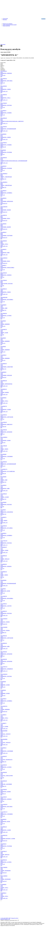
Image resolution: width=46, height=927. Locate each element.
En (44, 18)
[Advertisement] (23, 8)
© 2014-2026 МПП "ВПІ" (5, 918)
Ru (43, 18)
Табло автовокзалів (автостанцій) (10, 24)
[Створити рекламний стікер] (1, 46)
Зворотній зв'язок (4, 919)
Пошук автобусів (6, 25)
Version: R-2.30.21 (14, 918)
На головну (2, 44)
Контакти (5, 19)
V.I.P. (9, 919)
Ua (42, 18)
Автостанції (5, 18)
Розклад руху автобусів (7, 23)
